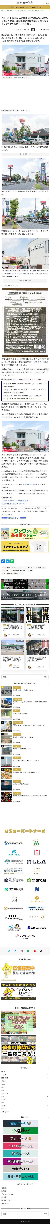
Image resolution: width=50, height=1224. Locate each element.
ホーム (3, 1072)
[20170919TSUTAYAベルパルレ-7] (25, 173)
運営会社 (4, 1197)
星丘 (30, 570)
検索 (45, 677)
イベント (4, 1096)
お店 (2, 1087)
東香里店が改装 (29, 484)
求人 (2, 1102)
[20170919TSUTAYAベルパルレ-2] (25, 252)
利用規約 (4, 1191)
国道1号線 (41, 567)
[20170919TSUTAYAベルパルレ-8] (25, 321)
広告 (2, 1109)
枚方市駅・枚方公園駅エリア (13, 573)
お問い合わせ (5, 1112)
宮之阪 (6, 570)
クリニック (4, 1093)
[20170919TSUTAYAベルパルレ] (25, 59)
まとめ (3, 1084)
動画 (2, 1090)
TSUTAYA (7, 567)
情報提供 (4, 1188)
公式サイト (38, 362)
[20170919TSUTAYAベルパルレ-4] (25, 129)
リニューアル (29, 567)
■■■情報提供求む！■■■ (13, 517)
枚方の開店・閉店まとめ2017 (14, 503)
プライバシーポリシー (8, 1194)
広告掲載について (6, 1200)
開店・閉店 (46, 29)
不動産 (3, 1105)
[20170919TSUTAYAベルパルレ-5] (25, 213)
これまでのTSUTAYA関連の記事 (14, 500)
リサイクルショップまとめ (22, 273)
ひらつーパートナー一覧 (8, 980)
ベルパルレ (17, 567)
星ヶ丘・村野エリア (18, 570)
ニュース (4, 1075)
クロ (30, 477)
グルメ (3, 1081)
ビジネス (4, 1099)
